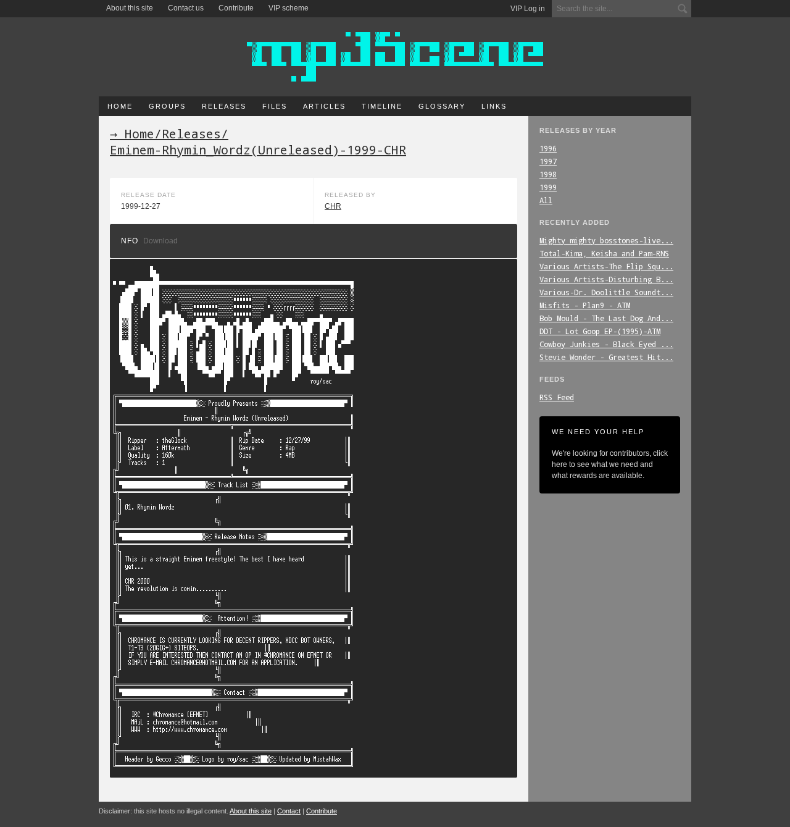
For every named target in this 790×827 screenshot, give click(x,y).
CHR (333, 206)
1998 (548, 174)
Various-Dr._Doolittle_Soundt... (606, 292)
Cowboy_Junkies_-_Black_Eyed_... (606, 344)
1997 (548, 161)
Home (120, 106)
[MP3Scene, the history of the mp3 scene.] (395, 57)
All (545, 200)
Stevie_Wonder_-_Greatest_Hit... (606, 357)
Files (274, 106)
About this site (129, 8)
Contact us (186, 8)
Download (160, 241)
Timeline (382, 106)
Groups (167, 106)
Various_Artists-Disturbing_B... (606, 279)
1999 (548, 187)
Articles (324, 106)
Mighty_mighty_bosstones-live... (606, 240)
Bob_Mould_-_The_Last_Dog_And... (606, 318)
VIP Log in (527, 8)
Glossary (441, 106)
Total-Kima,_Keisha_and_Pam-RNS (604, 253)
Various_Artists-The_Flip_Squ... (606, 266)
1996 (548, 148)
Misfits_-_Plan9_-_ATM (584, 305)
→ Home (132, 133)
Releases (224, 106)
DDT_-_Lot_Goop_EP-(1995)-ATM (599, 331)
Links (494, 106)
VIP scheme (288, 8)
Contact (289, 811)
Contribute (236, 8)
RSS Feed (556, 397)
